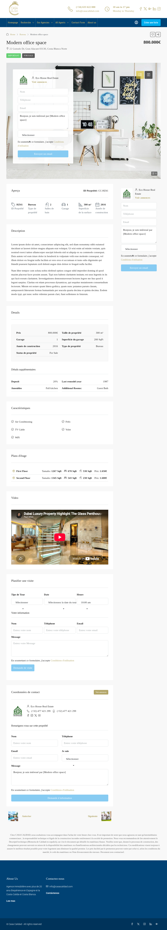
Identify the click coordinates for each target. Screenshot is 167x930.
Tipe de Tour (18, 594)
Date (46, 594)
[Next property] (106, 816)
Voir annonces (101, 692)
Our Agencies (43, 22)
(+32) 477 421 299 (41, 711)
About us (92, 22)
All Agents (60, 22)
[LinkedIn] (151, 924)
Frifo (68, 421)
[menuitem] (136, 22)
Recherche (26, 22)
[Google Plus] (157, 924)
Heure (80, 594)
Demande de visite (22, 668)
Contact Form (78, 22)
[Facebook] (133, 924)
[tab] (59, 471)
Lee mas (10, 901)
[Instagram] (145, 924)
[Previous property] (13, 816)
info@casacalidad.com (87, 11)
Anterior (26, 816)
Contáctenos (52, 893)
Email (80, 623)
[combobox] (21, 605)
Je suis (65, 751)
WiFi (17, 437)
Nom (13, 623)
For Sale (28, 55)
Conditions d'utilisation (62, 660)
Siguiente (93, 816)
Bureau (23, 34)
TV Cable (20, 429)
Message (15, 637)
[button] (152, 34)
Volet (68, 429)
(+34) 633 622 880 (85, 7)
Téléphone (49, 623)
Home (12, 34)
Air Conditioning (23, 421)
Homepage (13, 22)
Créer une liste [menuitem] (151, 22)
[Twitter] (139, 924)
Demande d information (60, 798)
